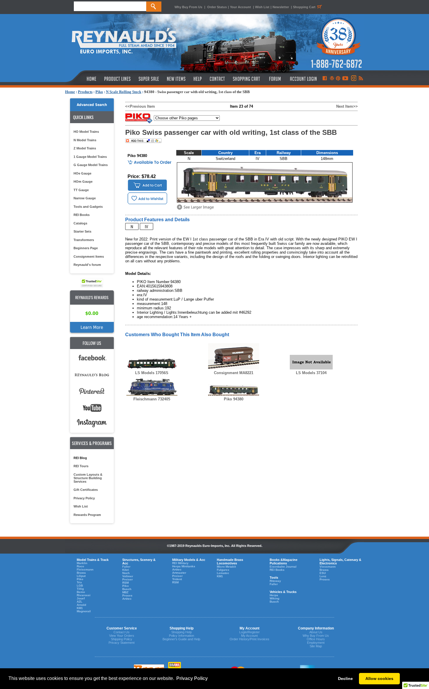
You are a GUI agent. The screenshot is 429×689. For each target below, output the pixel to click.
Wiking (274, 598)
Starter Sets (82, 231)
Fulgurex (223, 569)
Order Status (217, 7)
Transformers (84, 240)
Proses (127, 595)
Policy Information (181, 635)
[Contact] (217, 78)
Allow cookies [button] (379, 678)
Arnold (81, 604)
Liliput (81, 576)
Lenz (323, 576)
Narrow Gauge (85, 198)
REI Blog (80, 458)
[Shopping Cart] (246, 78)
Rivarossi (83, 595)
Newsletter (281, 7)
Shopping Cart (304, 7)
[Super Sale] (148, 78)
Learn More (92, 327)
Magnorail (84, 611)
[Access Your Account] (302, 78)
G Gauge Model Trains (91, 165)
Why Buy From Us (188, 7)
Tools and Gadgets (88, 206)
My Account (249, 635)
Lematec (223, 573)
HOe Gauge (82, 173)
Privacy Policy (84, 498)
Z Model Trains (85, 148)
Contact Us (122, 632)
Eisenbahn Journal (283, 566)
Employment (316, 642)
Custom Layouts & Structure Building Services (88, 478)
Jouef (81, 598)
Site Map (316, 646)
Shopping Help (181, 632)
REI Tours (81, 466)
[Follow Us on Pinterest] (338, 78)
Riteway (275, 580)
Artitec (127, 598)
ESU (323, 573)
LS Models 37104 (311, 373)
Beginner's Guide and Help (181, 639)
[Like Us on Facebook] (324, 78)
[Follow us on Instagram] (353, 78)
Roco (80, 566)
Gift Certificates (86, 489)
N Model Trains (85, 140)
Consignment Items (89, 256)
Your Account (241, 7)
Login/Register (249, 632)
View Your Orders (121, 635)
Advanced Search (92, 105)
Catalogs (80, 223)
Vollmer (127, 576)
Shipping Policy (121, 639)
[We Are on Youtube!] (345, 78)
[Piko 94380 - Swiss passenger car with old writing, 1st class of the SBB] (196, 209)
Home (70, 92)
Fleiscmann (85, 569)
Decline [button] (345, 678)
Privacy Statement (122, 642)
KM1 (80, 608)
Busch (126, 589)
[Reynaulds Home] (82, 78)
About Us (315, 632)
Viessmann (328, 566)
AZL (79, 601)
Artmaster (179, 572)
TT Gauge (81, 190)
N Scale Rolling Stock (123, 92)
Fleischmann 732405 (151, 399)
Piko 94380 (233, 399)
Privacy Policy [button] (192, 678)
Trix (79, 582)
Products (85, 92)
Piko (99, 92)
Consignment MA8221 (233, 373)
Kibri (125, 569)
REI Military (180, 563)
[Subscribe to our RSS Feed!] (360, 78)
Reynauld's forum (87, 264)
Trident (177, 579)
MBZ (125, 592)
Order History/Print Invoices (249, 639)
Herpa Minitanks (183, 566)
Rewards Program (87, 515)
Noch (126, 573)
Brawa (81, 572)
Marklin (82, 563)
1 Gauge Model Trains (90, 156)
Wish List (262, 7)
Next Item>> (347, 106)
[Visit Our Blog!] (332, 78)
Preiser (127, 579)
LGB (80, 585)
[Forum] (274, 78)
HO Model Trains (86, 131)
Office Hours (316, 639)
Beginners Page (86, 248)
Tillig (80, 588)
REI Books (82, 215)
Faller (126, 566)
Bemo (81, 592)
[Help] (198, 78)
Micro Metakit (226, 566)
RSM (125, 582)
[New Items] (176, 78)
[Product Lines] (117, 78)
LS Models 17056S (151, 373)
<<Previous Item (140, 106)
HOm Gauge (83, 181)
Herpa (274, 595)
